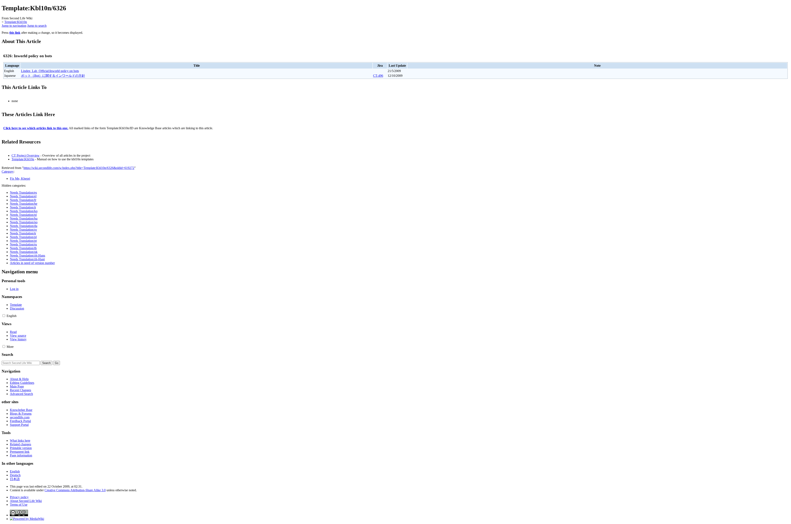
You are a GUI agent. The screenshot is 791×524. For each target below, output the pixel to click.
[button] (3, 315)
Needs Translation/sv (23, 229)
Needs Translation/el (23, 196)
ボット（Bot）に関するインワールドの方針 (53, 75)
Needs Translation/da (23, 226)
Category (8, 171)
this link (14, 32)
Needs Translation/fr (23, 200)
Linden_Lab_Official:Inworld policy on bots (50, 71)
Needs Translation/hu (23, 218)
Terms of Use (18, 504)
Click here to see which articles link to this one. (35, 128)
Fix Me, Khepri (20, 178)
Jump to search (37, 25)
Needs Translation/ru (23, 244)
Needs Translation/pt (23, 240)
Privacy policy (19, 497)
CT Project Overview (26, 155)
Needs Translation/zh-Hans (27, 255)
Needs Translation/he (23, 203)
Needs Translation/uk (23, 252)
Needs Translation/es (23, 192)
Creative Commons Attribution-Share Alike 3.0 (75, 490)
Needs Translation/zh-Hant (27, 259)
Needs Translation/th (23, 248)
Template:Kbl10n (15, 22)
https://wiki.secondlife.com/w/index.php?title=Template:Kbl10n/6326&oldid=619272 (78, 168)
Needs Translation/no (23, 222)
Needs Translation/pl (23, 237)
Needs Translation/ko (23, 211)
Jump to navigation (14, 25)
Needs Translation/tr (23, 233)
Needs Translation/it (23, 207)
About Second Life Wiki (26, 501)
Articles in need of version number (32, 263)
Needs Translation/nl (23, 215)
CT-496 (378, 75)
